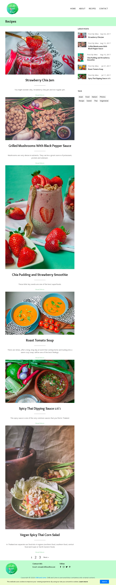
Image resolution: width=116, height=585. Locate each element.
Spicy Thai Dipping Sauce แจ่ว (40, 408)
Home (73, 8)
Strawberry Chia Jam (39, 80)
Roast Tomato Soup (40, 340)
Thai (95, 101)
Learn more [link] (83, 582)
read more (39, 95)
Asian (81, 97)
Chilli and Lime (40, 577)
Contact (103, 8)
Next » (46, 557)
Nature (94, 97)
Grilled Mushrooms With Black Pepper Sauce (40, 146)
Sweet (89, 101)
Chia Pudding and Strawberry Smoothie (40, 275)
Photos (102, 97)
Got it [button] (104, 582)
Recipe (81, 101)
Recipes (92, 8)
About (82, 8)
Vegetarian (104, 101)
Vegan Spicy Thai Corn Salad (40, 535)
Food (87, 97)
